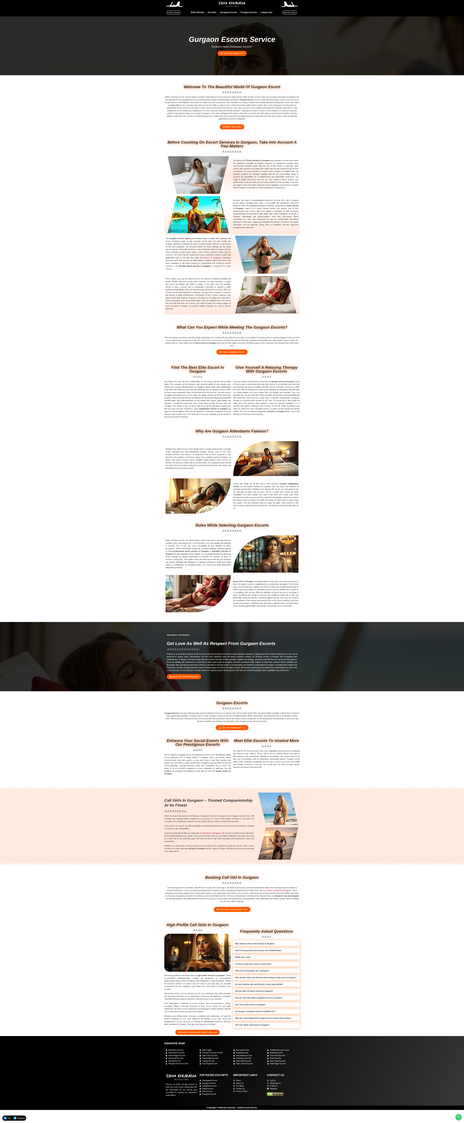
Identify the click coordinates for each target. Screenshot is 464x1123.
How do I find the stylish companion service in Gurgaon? (258, 998)
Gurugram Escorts (228, 12)
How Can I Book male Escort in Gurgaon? (252, 1025)
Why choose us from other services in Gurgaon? (255, 943)
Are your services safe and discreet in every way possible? (259, 984)
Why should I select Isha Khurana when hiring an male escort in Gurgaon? (266, 977)
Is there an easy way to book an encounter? (253, 964)
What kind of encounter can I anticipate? (252, 971)
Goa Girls (212, 12)
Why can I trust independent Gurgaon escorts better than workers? (263, 1018)
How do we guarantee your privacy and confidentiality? (258, 950)
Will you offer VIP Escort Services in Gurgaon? (254, 991)
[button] (266, 943)
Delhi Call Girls (197, 12)
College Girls (266, 12)
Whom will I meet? (243, 957)
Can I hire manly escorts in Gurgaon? (250, 1004)
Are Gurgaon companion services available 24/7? (255, 1011)
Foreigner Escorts (248, 12)
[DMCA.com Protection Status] (275, 1095)
